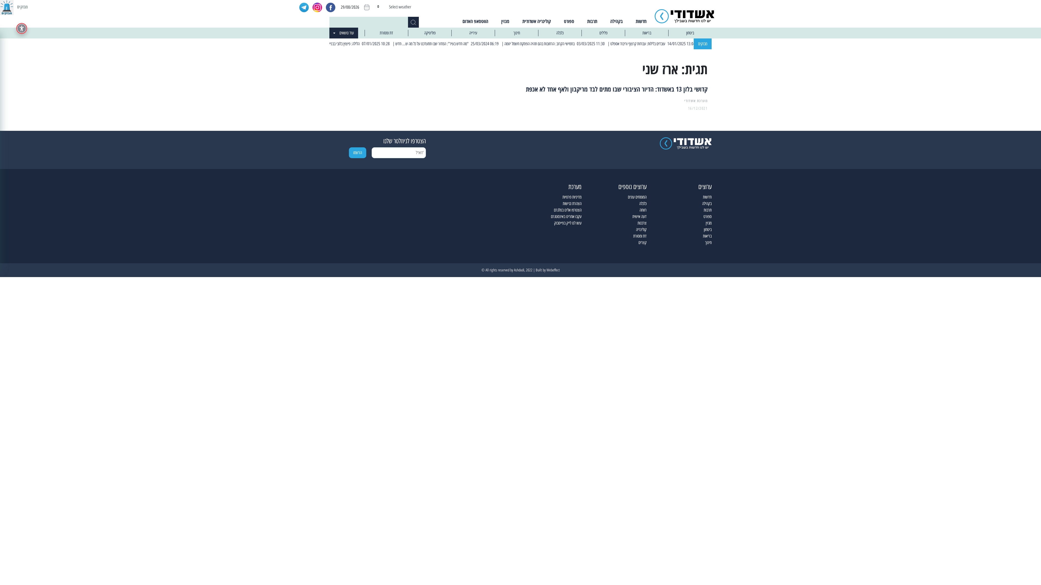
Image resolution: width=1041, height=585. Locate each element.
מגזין (505, 21)
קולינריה (641, 229)
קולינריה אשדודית (536, 21)
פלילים (603, 32)
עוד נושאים (346, 32)
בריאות (646, 32)
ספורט (569, 21)
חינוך (516, 32)
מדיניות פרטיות (572, 197)
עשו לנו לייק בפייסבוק (567, 223)
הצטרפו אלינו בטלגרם (567, 210)
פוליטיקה (430, 32)
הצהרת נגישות (572, 203)
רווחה (643, 210)
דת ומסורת (386, 32)
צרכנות (642, 223)
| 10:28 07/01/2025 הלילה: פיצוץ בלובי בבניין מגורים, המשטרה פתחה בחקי (354, 43)
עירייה (473, 32)
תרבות (592, 21)
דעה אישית (639, 216)
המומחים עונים (637, 197)
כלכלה (560, 32)
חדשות (641, 21)
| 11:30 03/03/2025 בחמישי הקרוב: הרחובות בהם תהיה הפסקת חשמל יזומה (569, 43)
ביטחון (690, 32)
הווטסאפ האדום (475, 21)
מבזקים (702, 43)
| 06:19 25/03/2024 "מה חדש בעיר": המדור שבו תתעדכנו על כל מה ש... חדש (461, 43)
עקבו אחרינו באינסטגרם (566, 216)
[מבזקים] (7, 7)
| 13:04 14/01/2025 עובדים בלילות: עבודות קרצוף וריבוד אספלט (667, 43)
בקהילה (616, 21)
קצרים (642, 242)
